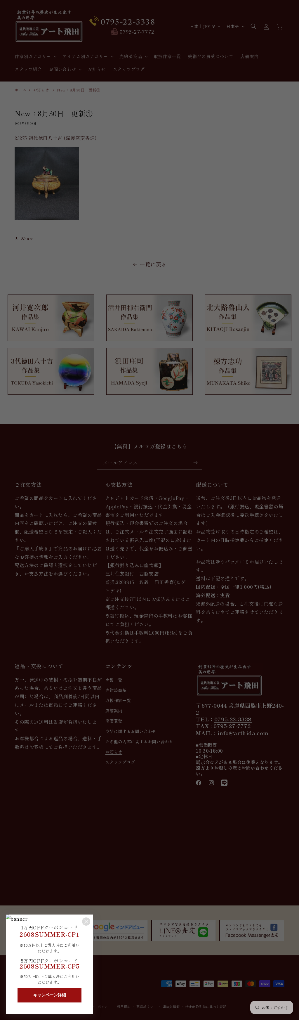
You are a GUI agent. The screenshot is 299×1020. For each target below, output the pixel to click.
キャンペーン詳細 (49, 995)
